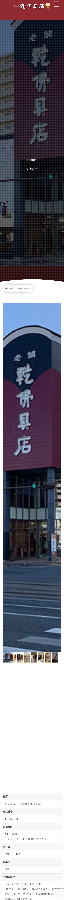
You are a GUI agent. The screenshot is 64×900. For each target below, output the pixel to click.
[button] (56, 4)
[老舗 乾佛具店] (32, 5)
